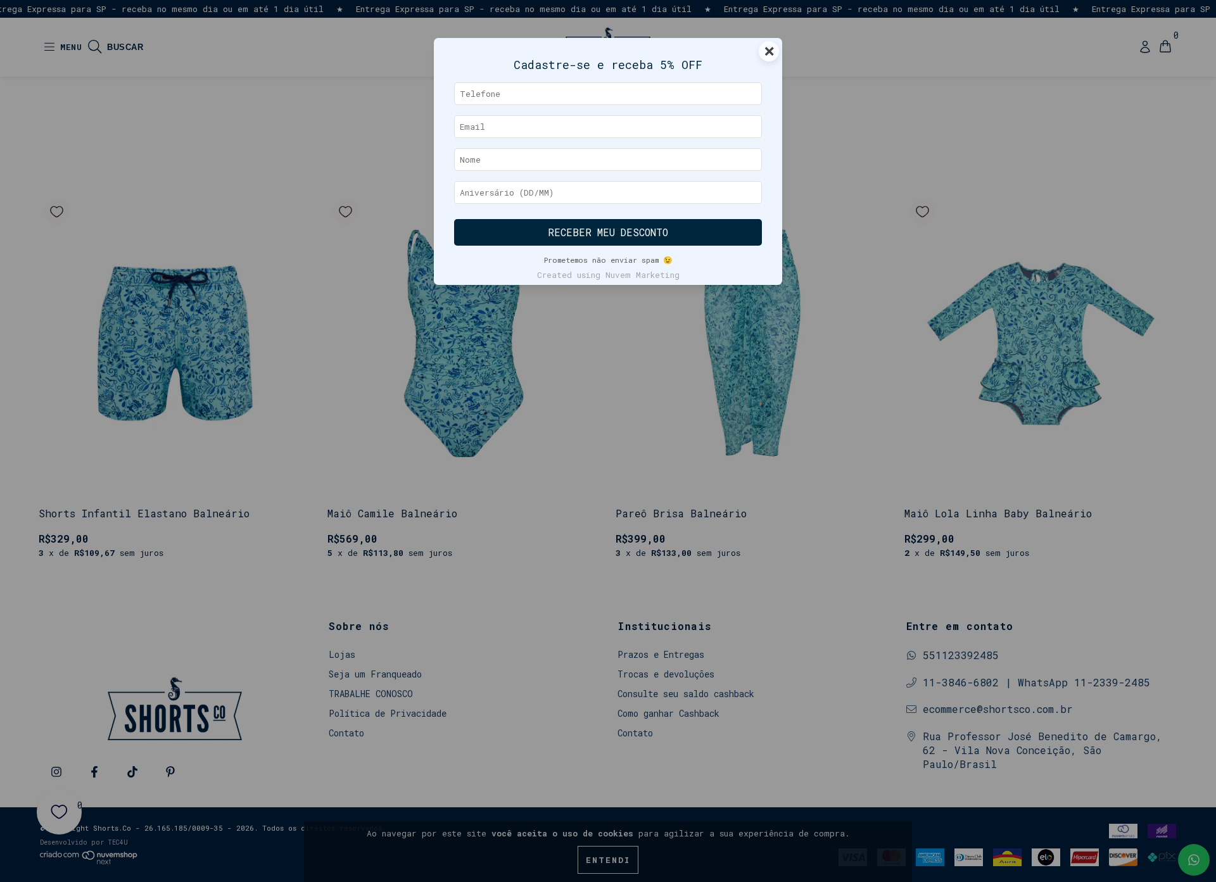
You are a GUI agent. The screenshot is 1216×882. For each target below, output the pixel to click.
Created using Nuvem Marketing (608, 275)
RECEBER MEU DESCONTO (608, 232)
